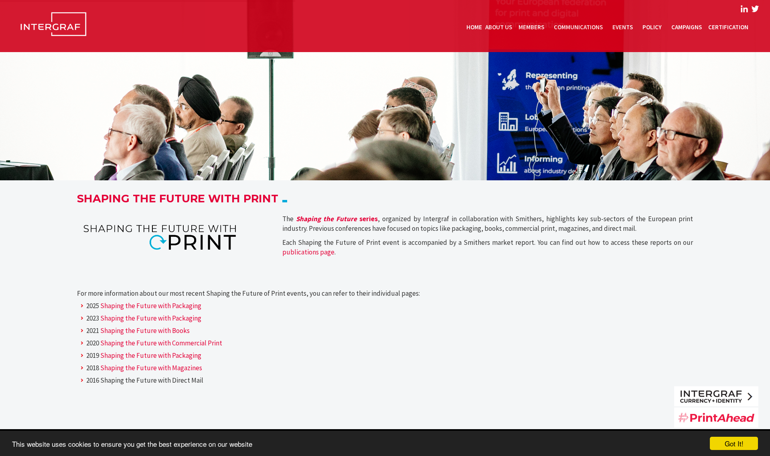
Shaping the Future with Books (145, 330)
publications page (308, 252)
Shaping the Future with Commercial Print (161, 343)
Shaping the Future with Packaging (150, 305)
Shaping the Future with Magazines (151, 367)
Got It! (734, 443)
